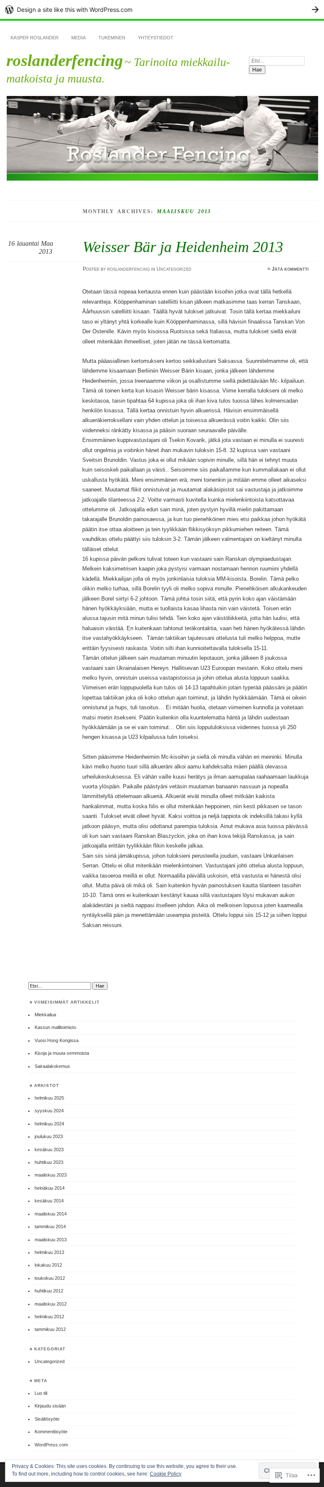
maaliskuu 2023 (51, 1174)
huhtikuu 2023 (49, 1162)
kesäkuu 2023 (49, 1149)
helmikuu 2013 (49, 1252)
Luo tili (41, 1393)
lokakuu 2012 (48, 1265)
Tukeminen (111, 37)
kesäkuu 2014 (49, 1200)
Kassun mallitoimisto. (56, 1027)
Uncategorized (174, 269)
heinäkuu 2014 (50, 1188)
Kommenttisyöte (51, 1431)
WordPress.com (51, 1444)
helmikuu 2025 (49, 1097)
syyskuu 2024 (49, 1110)
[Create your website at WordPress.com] (162, 9)
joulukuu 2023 (49, 1136)
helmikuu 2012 (49, 1316)
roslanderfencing (64, 60)
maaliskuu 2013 (51, 1239)
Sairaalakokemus (52, 1066)
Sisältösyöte (47, 1418)
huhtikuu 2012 (49, 1290)
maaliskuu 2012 (51, 1303)
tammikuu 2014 (50, 1226)
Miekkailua (45, 1014)
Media (78, 37)
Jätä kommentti (290, 269)
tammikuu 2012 (50, 1329)
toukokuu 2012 (50, 1278)
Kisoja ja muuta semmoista (62, 1053)
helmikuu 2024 (49, 1123)
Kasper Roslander (35, 37)
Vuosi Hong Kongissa (56, 1040)
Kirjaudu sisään (50, 1405)
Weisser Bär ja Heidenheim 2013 (183, 246)
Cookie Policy (165, 1474)
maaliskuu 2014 (51, 1213)
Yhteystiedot (155, 37)
